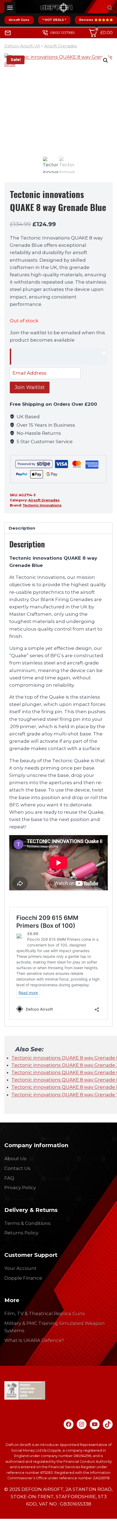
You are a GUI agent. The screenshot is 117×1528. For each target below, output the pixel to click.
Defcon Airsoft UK (22, 46)
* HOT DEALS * (54, 20)
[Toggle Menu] (10, 7)
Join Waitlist (30, 387)
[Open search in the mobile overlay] (110, 7)
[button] (105, 60)
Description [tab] (22, 528)
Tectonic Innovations (42, 505)
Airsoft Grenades (60, 46)
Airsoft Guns (19, 20)
